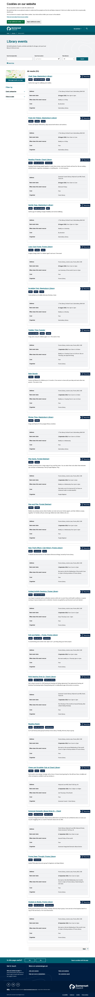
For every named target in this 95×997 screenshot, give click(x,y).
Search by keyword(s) (12, 56)
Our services (77, 28)
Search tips (11, 63)
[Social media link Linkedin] (13, 984)
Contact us (72, 994)
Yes (30, 960)
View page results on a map (15, 80)
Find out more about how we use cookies (17, 17)
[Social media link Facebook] (8, 984)
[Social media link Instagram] (18, 984)
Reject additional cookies (33, 22)
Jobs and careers (34, 971)
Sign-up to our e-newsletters (37, 974)
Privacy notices (85, 994)
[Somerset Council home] (14, 29)
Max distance (65, 56)
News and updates (64, 971)
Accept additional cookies (14, 22)
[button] (15, 91)
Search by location (39, 56)
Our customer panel (64, 974)
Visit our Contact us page (13, 970)
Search (82, 59)
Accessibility (65, 994)
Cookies (78, 994)
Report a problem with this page (79, 960)
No (41, 960)
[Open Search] (86, 28)
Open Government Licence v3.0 (30, 989)
